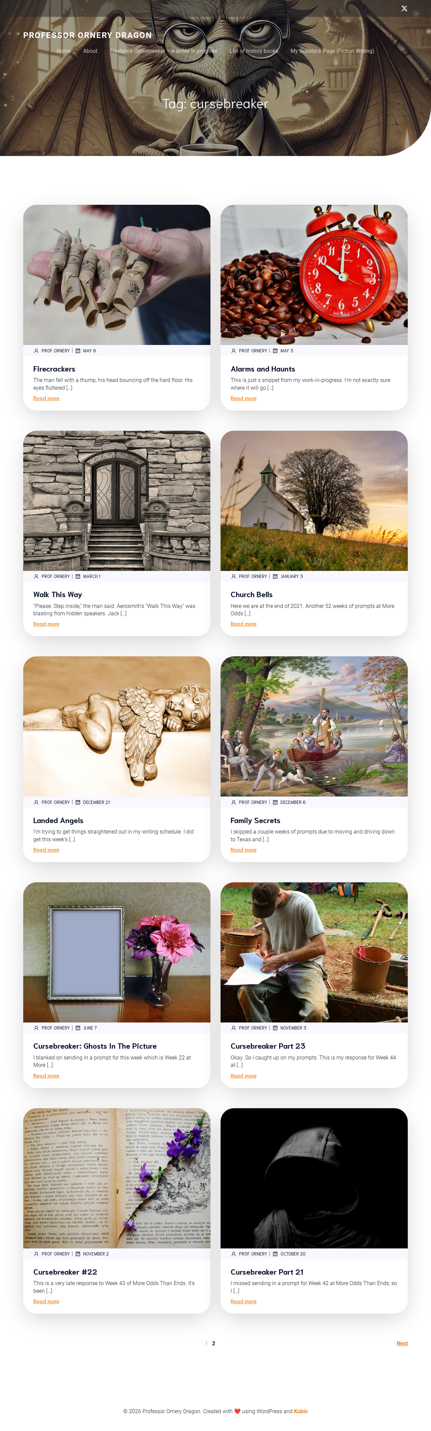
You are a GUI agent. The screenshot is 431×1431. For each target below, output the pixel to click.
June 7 (90, 1028)
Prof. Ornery (56, 350)
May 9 (89, 350)
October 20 (293, 1253)
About (90, 51)
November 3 (293, 1028)
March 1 (91, 576)
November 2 (96, 1253)
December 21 (96, 802)
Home (64, 51)
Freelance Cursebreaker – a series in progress (163, 51)
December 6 (293, 802)
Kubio (301, 1411)
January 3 (291, 576)
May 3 (286, 350)
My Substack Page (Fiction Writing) (332, 51)
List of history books (254, 51)
